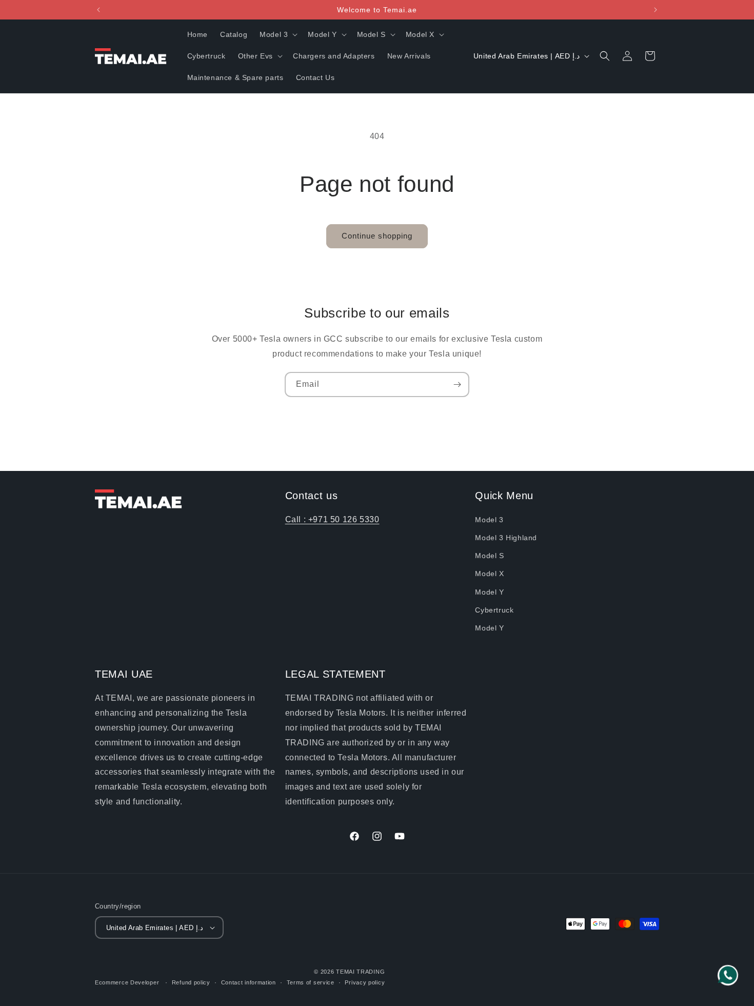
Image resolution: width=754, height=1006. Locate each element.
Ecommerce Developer (128, 982)
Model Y (489, 592)
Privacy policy (365, 982)
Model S (489, 555)
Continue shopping (377, 235)
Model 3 (489, 520)
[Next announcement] (655, 9)
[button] (277, 34)
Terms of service (310, 982)
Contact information (248, 982)
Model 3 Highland (506, 538)
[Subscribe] (457, 384)
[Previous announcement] (98, 9)
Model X (489, 573)
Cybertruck (494, 610)
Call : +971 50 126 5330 (332, 519)
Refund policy (191, 982)
